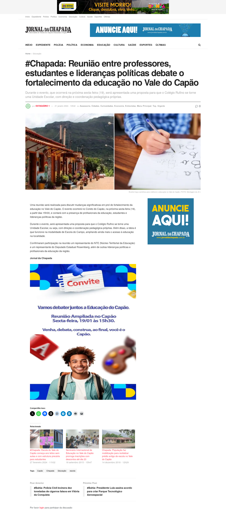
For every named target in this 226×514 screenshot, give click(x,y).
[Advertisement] (174, 373)
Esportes (98, 16)
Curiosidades (106, 105)
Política (54, 16)
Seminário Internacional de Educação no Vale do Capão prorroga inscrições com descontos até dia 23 (80, 454)
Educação (73, 16)
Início (27, 16)
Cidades (95, 105)
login (42, 507)
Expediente (36, 16)
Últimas (107, 16)
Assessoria (85, 105)
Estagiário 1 (43, 105)
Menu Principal (144, 105)
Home (27, 53)
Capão (40, 470)
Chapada (50, 470)
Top (154, 105)
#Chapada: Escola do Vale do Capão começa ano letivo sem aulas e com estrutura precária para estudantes (45, 454)
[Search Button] (199, 45)
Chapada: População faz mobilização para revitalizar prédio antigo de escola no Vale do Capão (117, 454)
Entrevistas (130, 105)
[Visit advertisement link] (113, 7)
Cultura (82, 16)
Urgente (161, 105)
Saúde (90, 16)
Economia (63, 16)
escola (72, 470)
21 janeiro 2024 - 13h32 (65, 105)
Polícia (46, 16)
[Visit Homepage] (48, 30)
